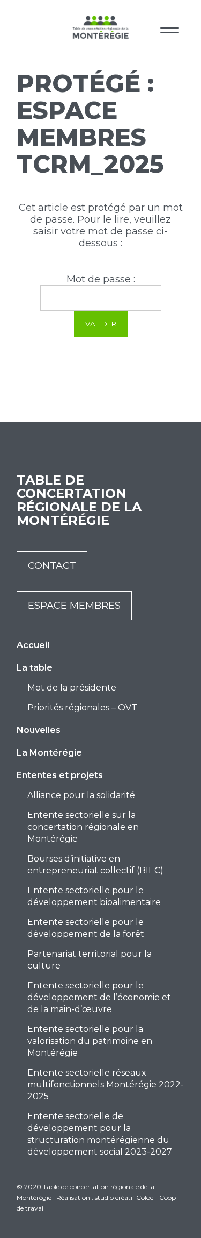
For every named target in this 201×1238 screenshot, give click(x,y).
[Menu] (169, 28)
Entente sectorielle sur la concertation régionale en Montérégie (83, 827)
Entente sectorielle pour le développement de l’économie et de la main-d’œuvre (99, 997)
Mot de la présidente (71, 687)
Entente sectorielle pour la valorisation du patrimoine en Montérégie (89, 1041)
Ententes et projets (60, 775)
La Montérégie (49, 753)
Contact (52, 566)
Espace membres (74, 605)
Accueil (33, 645)
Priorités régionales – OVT (82, 707)
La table (35, 668)
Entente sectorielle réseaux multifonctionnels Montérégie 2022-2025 (105, 1084)
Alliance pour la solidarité (81, 795)
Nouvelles (39, 730)
